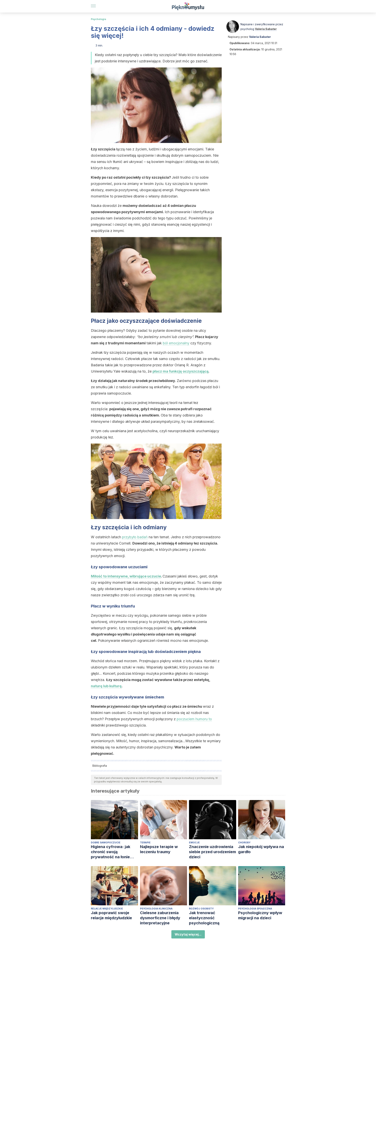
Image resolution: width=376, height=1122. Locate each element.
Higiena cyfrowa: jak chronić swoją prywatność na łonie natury (110, 851)
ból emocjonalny (176, 343)
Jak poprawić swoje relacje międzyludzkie (111, 915)
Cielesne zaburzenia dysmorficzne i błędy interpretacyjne (160, 917)
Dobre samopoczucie (105, 842)
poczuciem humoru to (194, 719)
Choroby (244, 842)
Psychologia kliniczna (156, 908)
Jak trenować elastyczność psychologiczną (204, 917)
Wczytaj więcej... (188, 934)
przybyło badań (135, 537)
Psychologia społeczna (255, 908)
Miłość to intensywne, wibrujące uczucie (126, 576)
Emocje (194, 842)
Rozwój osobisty (201, 908)
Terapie (145, 842)
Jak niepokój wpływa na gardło (261, 849)
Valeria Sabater (266, 29)
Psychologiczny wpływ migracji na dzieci (260, 915)
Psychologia (98, 19)
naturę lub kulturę (106, 686)
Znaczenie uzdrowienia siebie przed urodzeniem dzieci (212, 851)
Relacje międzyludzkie (107, 908)
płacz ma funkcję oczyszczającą (180, 371)
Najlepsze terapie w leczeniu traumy (159, 849)
